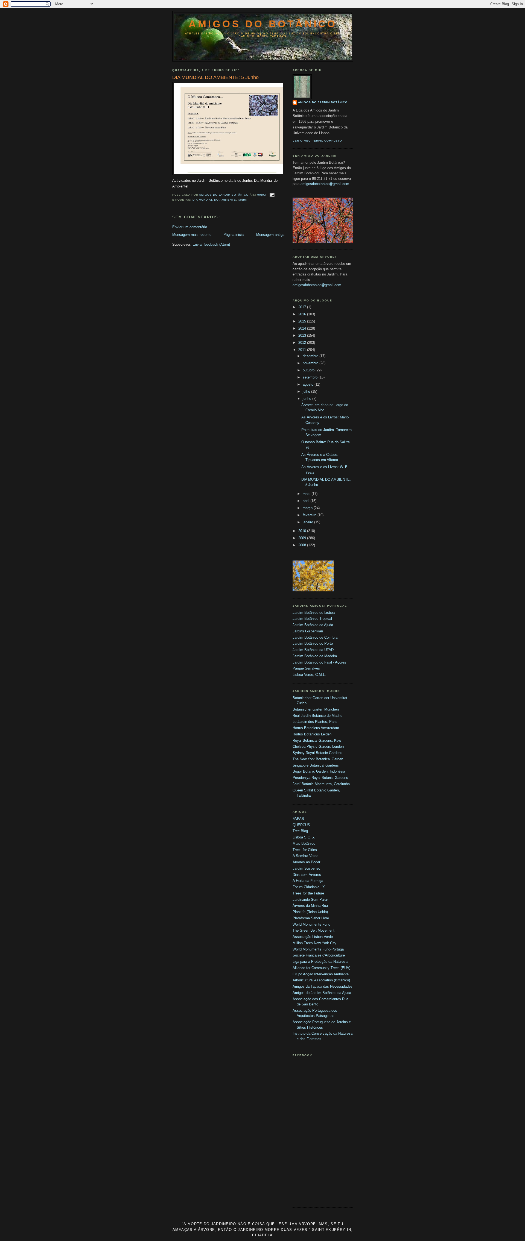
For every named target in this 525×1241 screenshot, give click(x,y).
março (308, 508)
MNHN (242, 199)
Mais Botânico (304, 843)
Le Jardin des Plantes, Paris (315, 722)
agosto (308, 384)
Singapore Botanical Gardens (316, 765)
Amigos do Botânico (263, 24)
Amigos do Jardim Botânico (323, 102)
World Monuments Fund (311, 924)
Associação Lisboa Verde (313, 937)
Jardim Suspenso (306, 868)
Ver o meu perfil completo (317, 140)
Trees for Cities (305, 850)
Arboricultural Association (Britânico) (321, 980)
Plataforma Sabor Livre (311, 918)
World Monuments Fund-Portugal (319, 949)
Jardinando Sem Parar (310, 899)
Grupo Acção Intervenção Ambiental (321, 974)
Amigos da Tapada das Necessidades (322, 986)
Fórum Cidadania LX (309, 887)
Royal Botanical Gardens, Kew (317, 740)
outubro (309, 370)
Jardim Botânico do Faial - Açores (319, 662)
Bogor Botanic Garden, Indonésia (319, 771)
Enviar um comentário (189, 227)
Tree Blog (300, 831)
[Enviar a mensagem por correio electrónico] (272, 194)
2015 (302, 321)
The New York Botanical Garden (318, 759)
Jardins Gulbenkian (308, 631)
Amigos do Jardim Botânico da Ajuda (322, 993)
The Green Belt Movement (313, 930)
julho (307, 391)
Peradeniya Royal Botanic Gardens (320, 778)
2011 (302, 350)
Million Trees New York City (314, 943)
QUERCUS (301, 825)
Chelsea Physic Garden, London (318, 746)
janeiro (308, 522)
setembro (311, 377)
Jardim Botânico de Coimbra (315, 637)
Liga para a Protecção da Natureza (320, 962)
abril (306, 501)
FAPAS (298, 819)
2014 (302, 328)
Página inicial (233, 235)
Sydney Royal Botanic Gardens (317, 753)
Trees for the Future (308, 893)
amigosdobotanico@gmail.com (325, 184)
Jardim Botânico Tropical (312, 619)
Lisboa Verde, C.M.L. (309, 675)
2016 (302, 314)
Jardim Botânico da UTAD (313, 650)
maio (307, 494)
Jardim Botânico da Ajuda (313, 625)
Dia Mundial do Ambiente (214, 199)
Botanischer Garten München (316, 709)
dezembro (311, 356)
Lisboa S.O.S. (304, 837)
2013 (302, 335)
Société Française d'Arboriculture (319, 955)
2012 (302, 343)
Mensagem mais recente (191, 235)
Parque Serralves (306, 668)
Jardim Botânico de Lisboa (314, 613)
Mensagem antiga (270, 235)
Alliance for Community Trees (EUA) (321, 968)
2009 (302, 538)
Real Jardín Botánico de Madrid (317, 716)
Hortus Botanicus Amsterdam (316, 728)
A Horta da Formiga (308, 881)
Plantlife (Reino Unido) (310, 912)
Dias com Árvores (307, 875)
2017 (302, 307)
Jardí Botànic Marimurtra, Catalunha (321, 784)
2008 (302, 545)
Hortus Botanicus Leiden (312, 734)
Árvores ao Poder (306, 862)
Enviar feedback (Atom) (211, 244)
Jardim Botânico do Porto (313, 643)
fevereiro (310, 515)
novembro (311, 363)
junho (307, 399)
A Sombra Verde (305, 856)
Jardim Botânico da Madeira (315, 656)
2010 (302, 531)
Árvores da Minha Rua (310, 905)
